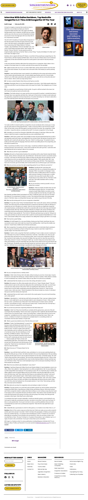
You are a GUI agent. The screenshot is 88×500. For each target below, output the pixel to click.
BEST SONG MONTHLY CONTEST (34, 12)
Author (6, 437)
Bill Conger (15, 441)
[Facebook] (68, 5)
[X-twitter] (74, 5)
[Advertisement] (74, 76)
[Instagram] (71, 5)
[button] (48, 24)
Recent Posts (12, 437)
